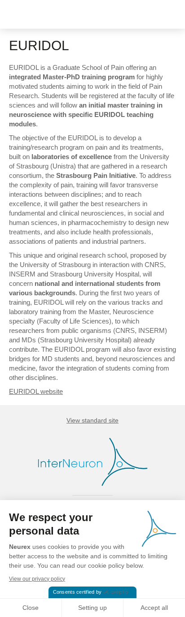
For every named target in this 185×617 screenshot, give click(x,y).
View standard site (92, 420)
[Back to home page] (37, 14)
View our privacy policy (37, 579)
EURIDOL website (36, 391)
